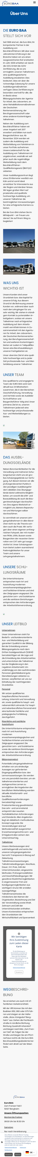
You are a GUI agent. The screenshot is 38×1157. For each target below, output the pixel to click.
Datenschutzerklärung (19, 967)
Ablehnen (17, 1154)
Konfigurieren (8, 1150)
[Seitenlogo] (10, 3)
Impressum (23, 1147)
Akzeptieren (19, 972)
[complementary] (30, 1152)
